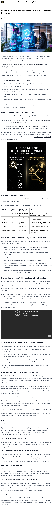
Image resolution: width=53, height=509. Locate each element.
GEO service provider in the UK (29, 362)
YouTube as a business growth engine (12, 284)
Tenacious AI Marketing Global (27, 2)
